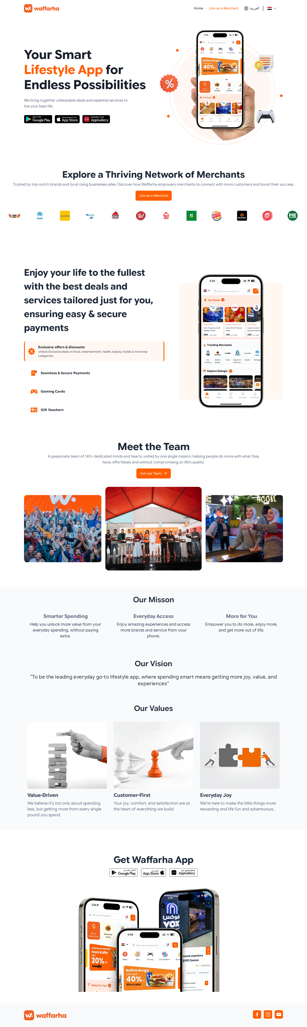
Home (198, 8)
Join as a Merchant (223, 8)
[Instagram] (268, 1014)
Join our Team (151, 473)
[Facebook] (257, 1014)
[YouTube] (279, 1014)
